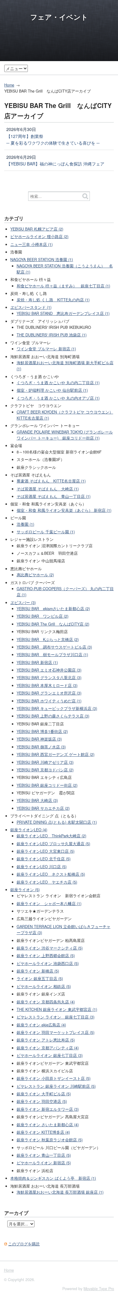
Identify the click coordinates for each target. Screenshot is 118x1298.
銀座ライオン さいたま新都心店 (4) (48, 1124)
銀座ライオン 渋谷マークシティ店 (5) (50, 948)
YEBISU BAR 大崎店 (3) (37, 800)
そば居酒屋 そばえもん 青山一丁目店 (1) (53, 496)
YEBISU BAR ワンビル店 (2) (42, 616)
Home (9, 85)
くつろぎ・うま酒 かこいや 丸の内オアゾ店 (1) (58, 398)
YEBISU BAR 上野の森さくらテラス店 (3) (53, 716)
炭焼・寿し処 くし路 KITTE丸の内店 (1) (53, 299)
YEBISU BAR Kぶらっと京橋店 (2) (48, 639)
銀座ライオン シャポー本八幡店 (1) (49, 903)
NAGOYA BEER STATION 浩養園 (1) (41, 259)
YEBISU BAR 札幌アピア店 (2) (36, 229)
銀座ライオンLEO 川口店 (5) (42, 866)
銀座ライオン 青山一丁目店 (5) (44, 1155)
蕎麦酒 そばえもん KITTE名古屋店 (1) (51, 481)
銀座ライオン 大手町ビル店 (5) (44, 1094)
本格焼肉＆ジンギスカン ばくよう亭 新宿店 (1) (53, 1178)
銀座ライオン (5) (25, 889)
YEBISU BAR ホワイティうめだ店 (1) (49, 701)
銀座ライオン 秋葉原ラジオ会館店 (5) (50, 1140)
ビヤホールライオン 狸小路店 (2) (39, 236)
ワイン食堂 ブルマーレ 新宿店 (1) (46, 348)
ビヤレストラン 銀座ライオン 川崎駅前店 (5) (56, 1086)
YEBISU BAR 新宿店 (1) (37, 662)
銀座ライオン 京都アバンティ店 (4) (48, 1048)
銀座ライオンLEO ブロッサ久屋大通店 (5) (53, 843)
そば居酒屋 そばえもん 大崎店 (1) (48, 489)
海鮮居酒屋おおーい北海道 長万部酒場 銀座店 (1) (60, 1192)
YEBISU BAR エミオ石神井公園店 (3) (49, 670)
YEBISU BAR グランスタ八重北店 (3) (49, 677)
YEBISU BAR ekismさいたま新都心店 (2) (53, 608)
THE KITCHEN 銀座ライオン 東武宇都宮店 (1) (57, 1009)
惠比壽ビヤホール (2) (35, 574)
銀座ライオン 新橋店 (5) (38, 971)
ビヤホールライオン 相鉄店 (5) (44, 986)
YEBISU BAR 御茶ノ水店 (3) (41, 747)
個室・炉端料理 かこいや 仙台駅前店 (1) (52, 390)
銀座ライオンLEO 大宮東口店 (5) (45, 851)
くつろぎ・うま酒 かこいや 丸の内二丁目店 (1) (58, 382)
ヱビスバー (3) (23, 602)
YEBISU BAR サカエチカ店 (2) (43, 808)
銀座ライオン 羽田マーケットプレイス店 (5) (55, 1032)
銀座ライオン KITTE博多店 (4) (43, 1132)
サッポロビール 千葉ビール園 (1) (46, 532)
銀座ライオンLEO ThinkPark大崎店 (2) (51, 836)
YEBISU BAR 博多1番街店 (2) (42, 731)
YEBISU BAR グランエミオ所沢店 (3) (49, 693)
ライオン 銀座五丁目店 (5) (40, 978)
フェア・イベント (59, 17)
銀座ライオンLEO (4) (28, 829)
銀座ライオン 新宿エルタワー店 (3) (48, 1109)
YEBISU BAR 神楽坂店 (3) (39, 739)
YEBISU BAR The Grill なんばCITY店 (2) (53, 624)
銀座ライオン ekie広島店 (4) (41, 1025)
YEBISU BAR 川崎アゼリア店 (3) (45, 762)
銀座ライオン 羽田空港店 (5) (42, 1101)
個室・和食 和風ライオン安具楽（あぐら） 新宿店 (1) (64, 510)
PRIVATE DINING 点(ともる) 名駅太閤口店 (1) (57, 822)
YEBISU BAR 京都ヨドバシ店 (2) (45, 770)
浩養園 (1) (25, 524)
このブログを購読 (24, 1244)
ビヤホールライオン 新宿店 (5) (44, 1163)
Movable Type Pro (99, 1288)
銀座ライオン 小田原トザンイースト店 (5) (53, 1078)
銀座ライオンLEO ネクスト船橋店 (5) (51, 874)
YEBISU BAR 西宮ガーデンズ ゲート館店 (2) (55, 754)
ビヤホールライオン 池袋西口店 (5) (48, 963)
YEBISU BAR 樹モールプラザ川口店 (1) (52, 654)
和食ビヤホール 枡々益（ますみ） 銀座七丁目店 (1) (63, 286)
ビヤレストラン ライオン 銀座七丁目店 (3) (55, 1017)
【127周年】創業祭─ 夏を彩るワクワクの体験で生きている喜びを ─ (53, 139)
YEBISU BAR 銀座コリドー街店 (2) (47, 785)
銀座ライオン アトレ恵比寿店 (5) (46, 1040)
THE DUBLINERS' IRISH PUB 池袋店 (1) (52, 335)
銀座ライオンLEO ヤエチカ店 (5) (47, 882)
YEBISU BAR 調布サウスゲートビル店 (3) (54, 647)
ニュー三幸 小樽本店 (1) (31, 244)
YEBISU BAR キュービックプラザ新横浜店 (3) (57, 708)
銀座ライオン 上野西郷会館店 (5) (46, 955)
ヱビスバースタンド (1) (30, 307)
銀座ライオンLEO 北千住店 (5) (43, 859)
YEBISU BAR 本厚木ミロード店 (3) (47, 685)
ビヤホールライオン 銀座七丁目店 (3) (50, 1055)
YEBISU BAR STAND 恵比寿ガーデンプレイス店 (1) (63, 313)
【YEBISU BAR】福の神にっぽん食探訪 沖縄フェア (55, 164)
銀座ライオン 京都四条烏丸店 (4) (46, 1002)
